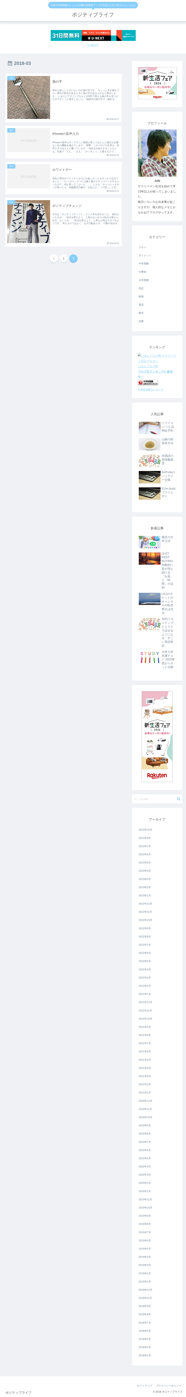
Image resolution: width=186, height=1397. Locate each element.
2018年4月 (145, 1347)
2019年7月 (145, 1232)
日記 (141, 288)
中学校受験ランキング (150, 389)
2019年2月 (145, 1273)
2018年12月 (145, 1289)
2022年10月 (145, 920)
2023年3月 (145, 879)
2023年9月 (145, 838)
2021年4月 (145, 1068)
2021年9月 (145, 1026)
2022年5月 (145, 961)
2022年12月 (145, 903)
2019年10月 (145, 1207)
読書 (141, 321)
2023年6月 (145, 854)
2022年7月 (145, 944)
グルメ (142, 247)
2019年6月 (145, 1240)
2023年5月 (145, 862)
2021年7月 (145, 1043)
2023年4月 (145, 870)
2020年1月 (145, 1191)
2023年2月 (145, 887)
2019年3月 (145, 1265)
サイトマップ (144, 1385)
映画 (141, 296)
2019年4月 (145, 1256)
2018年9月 (145, 1306)
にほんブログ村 (148, 366)
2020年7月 (145, 1142)
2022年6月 (145, 952)
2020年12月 (145, 1100)
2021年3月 (145, 1076)
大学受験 (144, 280)
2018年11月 (145, 1297)
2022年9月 (145, 928)
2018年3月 (145, 1355)
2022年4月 (145, 969)
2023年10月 (145, 829)
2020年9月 (145, 1125)
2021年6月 (145, 1051)
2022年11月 (145, 911)
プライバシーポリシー (168, 1385)
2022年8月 (145, 936)
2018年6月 (145, 1330)
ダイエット (145, 255)
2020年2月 (145, 1182)
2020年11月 (145, 1109)
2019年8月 (145, 1223)
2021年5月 (145, 1059)
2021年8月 (145, 1035)
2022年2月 (145, 985)
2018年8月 (145, 1314)
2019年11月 (145, 1199)
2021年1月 (145, 1092)
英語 (141, 304)
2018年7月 (145, 1322)
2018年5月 (145, 1339)
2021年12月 (145, 1002)
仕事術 (142, 271)
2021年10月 (145, 1018)
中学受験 (144, 263)
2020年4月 (145, 1166)
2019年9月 (145, 1215)
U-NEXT (93, 45)
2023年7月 (145, 846)
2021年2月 (145, 1084)
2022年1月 (145, 994)
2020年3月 (145, 1174)
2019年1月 (145, 1281)
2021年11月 (145, 1010)
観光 (141, 312)
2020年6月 (145, 1150)
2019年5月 (145, 1248)
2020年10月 (145, 1117)
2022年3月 (145, 977)
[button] (178, 799)
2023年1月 (145, 895)
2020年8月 (145, 1133)
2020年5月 (145, 1158)
